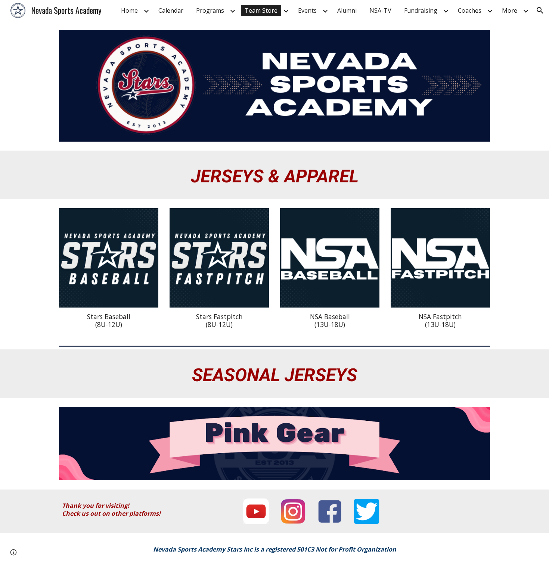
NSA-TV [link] (380, 10)
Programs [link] (210, 10)
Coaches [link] (469, 10)
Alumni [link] (347, 10)
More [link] (509, 10)
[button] (540, 10)
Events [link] (307, 10)
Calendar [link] (170, 10)
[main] (274, 175)
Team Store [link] (261, 10)
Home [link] (129, 10)
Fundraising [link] (420, 10)
